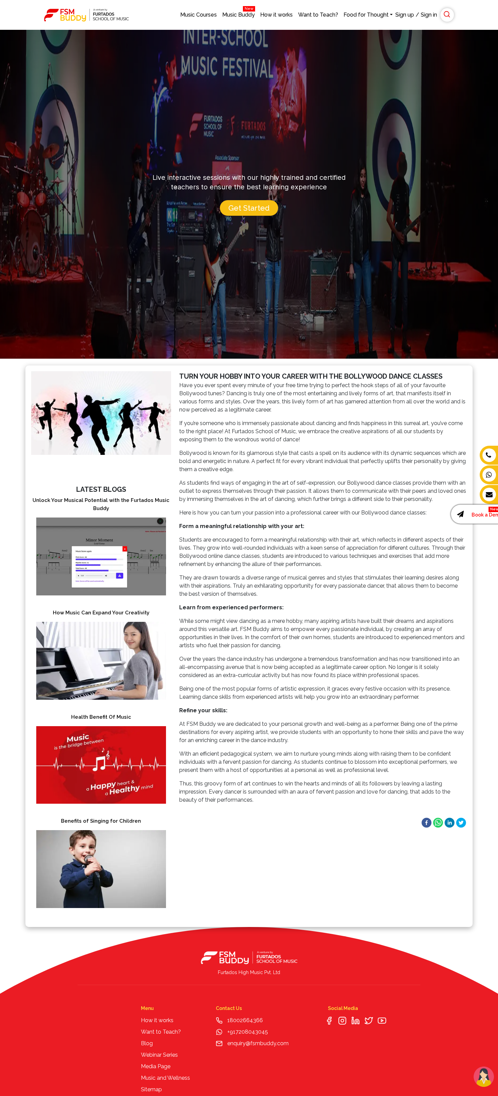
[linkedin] (449, 823)
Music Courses (198, 15)
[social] (329, 1020)
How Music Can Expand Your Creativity (101, 613)
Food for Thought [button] (366, 15)
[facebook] (426, 823)
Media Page (155, 1066)
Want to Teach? (318, 15)
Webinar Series (159, 1055)
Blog (147, 1043)
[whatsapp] (438, 823)
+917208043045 (247, 1032)
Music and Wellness (165, 1078)
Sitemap (151, 1089)
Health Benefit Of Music (101, 717)
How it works (276, 15)
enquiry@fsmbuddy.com (258, 1043)
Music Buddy (238, 13)
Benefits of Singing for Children (101, 821)
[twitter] (461, 823)
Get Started (249, 208)
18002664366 (245, 1020)
